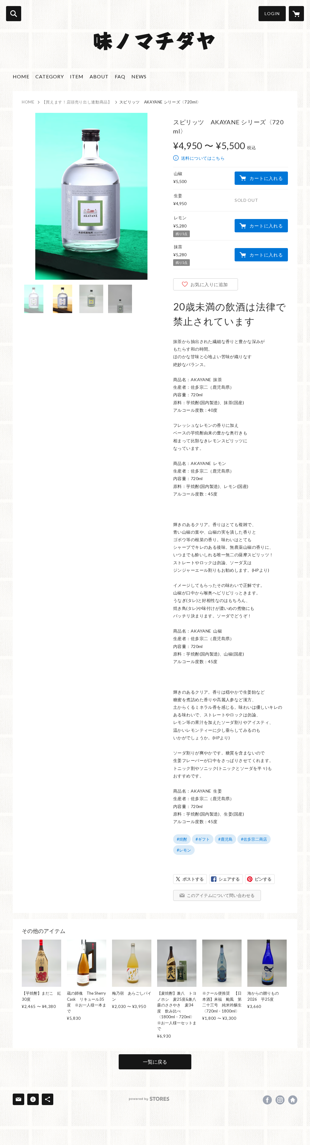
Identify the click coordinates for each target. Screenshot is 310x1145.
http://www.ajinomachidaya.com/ (292, 1099)
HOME (21, 76)
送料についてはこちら (203, 158)
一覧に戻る (155, 1062)
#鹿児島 (225, 839)
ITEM (77, 76)
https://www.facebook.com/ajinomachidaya (267, 1099)
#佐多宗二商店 (254, 839)
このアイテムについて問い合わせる (221, 895)
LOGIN (272, 13)
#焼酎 (182, 839)
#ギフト (203, 839)
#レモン (184, 850)
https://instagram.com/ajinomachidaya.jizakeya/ (280, 1099)
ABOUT (99, 76)
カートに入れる (266, 178)
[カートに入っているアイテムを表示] (296, 13)
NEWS (139, 76)
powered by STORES (149, 1099)
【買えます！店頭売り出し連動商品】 (77, 102)
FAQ (120, 76)
